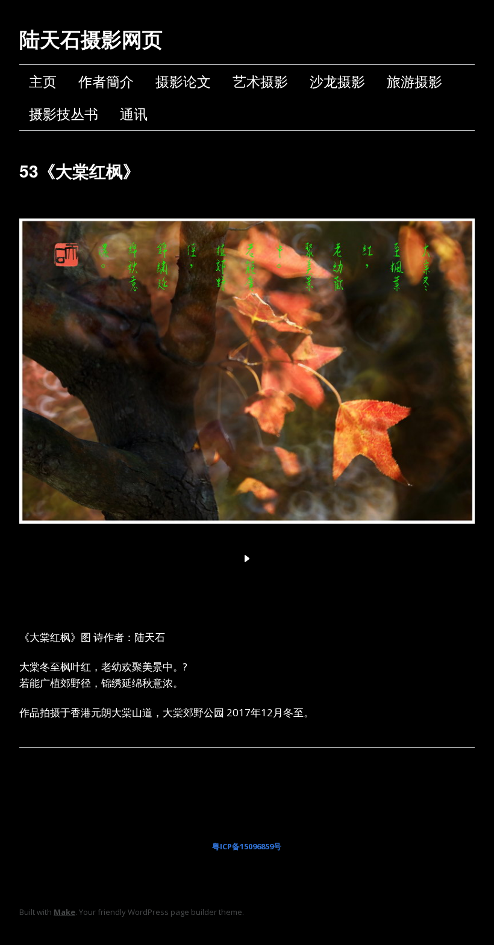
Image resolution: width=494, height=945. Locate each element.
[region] (247, 384)
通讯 (134, 113)
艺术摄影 (260, 81)
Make (64, 911)
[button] (247, 558)
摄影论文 (183, 81)
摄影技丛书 (63, 113)
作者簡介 (106, 81)
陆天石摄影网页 (91, 38)
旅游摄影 (414, 81)
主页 (43, 81)
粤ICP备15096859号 (246, 846)
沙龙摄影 (337, 81)
